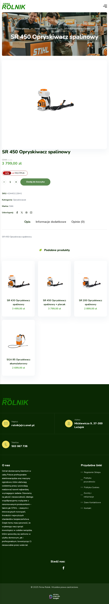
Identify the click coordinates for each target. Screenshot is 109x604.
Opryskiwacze (51, 28)
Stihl (11, 206)
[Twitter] (22, 212)
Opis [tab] (27, 222)
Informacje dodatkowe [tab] (51, 222)
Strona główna (22, 28)
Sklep (37, 28)
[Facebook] (17, 212)
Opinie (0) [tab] (78, 222)
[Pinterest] (26, 212)
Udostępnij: (8, 212)
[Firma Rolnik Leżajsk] (14, 6)
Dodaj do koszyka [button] (35, 181)
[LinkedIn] (31, 212)
